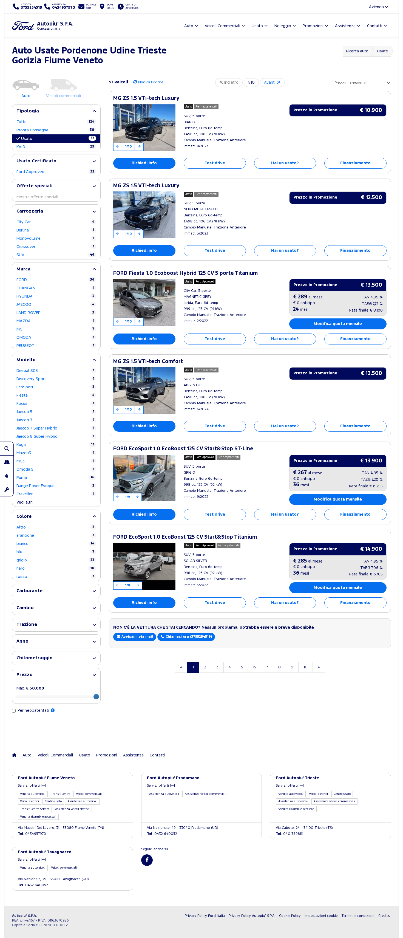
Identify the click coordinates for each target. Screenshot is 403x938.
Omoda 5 (55, 469)
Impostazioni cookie (321, 915)
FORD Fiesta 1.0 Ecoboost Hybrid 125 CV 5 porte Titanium (185, 273)
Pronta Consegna (55, 130)
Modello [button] (26, 360)
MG (55, 329)
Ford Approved (55, 172)
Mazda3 (55, 453)
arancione (55, 535)
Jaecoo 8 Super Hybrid (55, 436)
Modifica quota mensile (338, 324)
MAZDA (55, 321)
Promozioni (106, 755)
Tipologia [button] (27, 111)
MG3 (55, 461)
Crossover (55, 246)
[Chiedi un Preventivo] (7, 476)
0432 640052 (162, 833)
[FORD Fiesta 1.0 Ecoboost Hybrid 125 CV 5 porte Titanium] (144, 302)
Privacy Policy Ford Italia (205, 915)
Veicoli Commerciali (55, 755)
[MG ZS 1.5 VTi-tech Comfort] (144, 390)
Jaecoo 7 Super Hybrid (55, 428)
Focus (55, 403)
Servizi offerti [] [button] (32, 785)
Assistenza (133, 755)
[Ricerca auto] (7, 448)
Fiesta (55, 395)
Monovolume (55, 238)
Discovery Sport (55, 379)
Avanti (270, 82)
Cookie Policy (290, 915)
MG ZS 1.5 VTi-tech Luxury (146, 98)
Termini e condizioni (357, 915)
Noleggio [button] (282, 26)
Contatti (157, 755)
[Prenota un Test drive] (7, 462)
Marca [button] (23, 269)
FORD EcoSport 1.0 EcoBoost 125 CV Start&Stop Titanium (185, 537)
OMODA (55, 337)
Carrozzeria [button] (29, 211)
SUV (55, 255)
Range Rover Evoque (55, 486)
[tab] (56, 111)
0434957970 (32, 833)
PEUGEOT (55, 345)
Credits (384, 915)
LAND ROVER (55, 313)
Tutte (55, 122)
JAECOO (55, 304)
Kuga (55, 445)
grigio (55, 560)
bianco (55, 544)
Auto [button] (188, 26)
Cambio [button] (25, 608)
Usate (382, 51)
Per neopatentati (34, 710)
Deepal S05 (55, 370)
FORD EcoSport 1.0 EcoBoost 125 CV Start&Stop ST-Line (183, 449)
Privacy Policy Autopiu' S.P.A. (252, 915)
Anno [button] (22, 641)
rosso (55, 576)
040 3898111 (289, 833)
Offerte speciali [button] (34, 186)
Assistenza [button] (345, 26)
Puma (55, 477)
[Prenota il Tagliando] (7, 489)
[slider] (96, 696)
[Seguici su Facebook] (147, 860)
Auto (27, 755)
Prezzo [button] (24, 675)
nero (55, 568)
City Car (55, 222)
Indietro (231, 82)
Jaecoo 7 (55, 420)
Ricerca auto (357, 51)
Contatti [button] (374, 26)
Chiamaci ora (188, 636)
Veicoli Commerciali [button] (222, 26)
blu (55, 552)
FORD (55, 280)
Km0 (55, 147)
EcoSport (55, 387)
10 (305, 667)
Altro (55, 527)
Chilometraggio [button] (34, 658)
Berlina (55, 230)
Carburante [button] (29, 591)
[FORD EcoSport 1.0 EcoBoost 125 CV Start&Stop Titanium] (144, 566)
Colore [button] (24, 517)
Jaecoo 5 (55, 412)
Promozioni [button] (313, 26)
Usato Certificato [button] (36, 161)
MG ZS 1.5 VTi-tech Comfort (148, 361)
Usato (57, 138)
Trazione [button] (26, 625)
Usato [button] (257, 26)
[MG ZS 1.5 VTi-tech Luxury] (144, 127)
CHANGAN (55, 288)
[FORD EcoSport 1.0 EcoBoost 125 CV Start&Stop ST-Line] (144, 478)
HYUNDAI (55, 296)
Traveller (55, 494)
